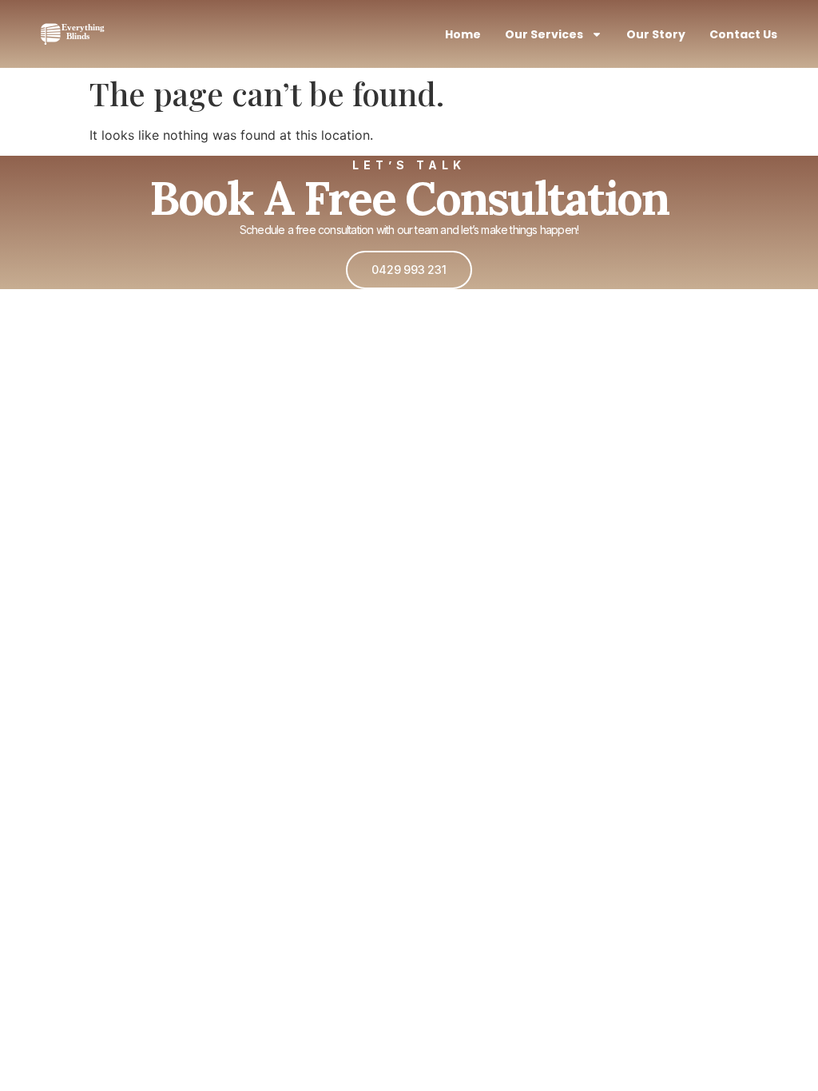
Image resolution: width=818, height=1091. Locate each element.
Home (463, 34)
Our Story (655, 34)
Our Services (544, 34)
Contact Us (743, 34)
